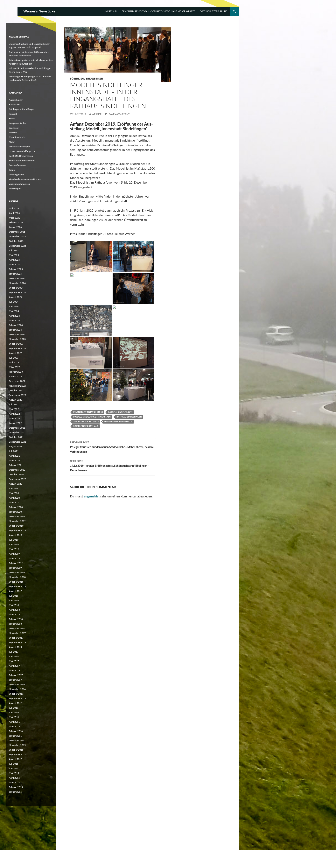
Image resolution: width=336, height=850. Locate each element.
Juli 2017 (13, 652)
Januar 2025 (15, 274)
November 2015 (17, 745)
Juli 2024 (13, 302)
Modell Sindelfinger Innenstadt (92, 417)
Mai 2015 (14, 773)
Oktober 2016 (16, 694)
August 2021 (15, 446)
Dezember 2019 (17, 516)
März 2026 (14, 218)
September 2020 (17, 479)
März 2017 (14, 670)
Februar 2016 (16, 731)
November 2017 (17, 633)
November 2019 (17, 521)
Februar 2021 (16, 465)
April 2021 (14, 456)
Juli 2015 (13, 764)
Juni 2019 (14, 544)
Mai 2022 (14, 409)
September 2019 (17, 530)
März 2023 (14, 367)
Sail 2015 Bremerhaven (21, 156)
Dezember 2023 (17, 334)
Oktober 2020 (16, 474)
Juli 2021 (13, 451)
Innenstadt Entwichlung (88, 412)
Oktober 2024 (16, 288)
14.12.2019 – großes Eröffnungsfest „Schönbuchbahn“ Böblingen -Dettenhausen (109, 466)
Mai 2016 (14, 717)
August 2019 (15, 535)
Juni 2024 (14, 306)
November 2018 (17, 577)
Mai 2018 (14, 605)
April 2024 (14, 316)
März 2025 (14, 264)
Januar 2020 (15, 512)
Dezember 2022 (17, 381)
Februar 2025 (16, 269)
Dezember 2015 (17, 740)
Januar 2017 (15, 680)
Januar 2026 (15, 227)
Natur (12, 142)
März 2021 (14, 460)
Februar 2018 (16, 619)
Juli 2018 (13, 596)
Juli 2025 (13, 250)
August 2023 (15, 353)
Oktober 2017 (16, 638)
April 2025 (14, 260)
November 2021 (17, 432)
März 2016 (14, 726)
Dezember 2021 (17, 428)
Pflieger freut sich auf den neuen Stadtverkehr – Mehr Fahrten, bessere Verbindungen (112, 447)
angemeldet (92, 496)
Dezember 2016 (17, 684)
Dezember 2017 (17, 628)
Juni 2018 (14, 600)
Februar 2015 (16, 787)
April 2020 (14, 498)
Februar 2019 (16, 563)
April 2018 (14, 610)
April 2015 (14, 778)
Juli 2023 (13, 358)
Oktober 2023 (16, 344)
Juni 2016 (14, 712)
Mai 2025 (14, 255)
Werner (97, 114)
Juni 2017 (14, 656)
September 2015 (17, 754)
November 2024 (17, 283)
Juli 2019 (13, 540)
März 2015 (14, 782)
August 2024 (15, 297)
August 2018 (15, 591)
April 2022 (14, 414)
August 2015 (15, 759)
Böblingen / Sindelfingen (86, 79)
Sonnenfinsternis (17, 165)
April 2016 (14, 722)
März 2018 (14, 614)
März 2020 (14, 502)
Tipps (12, 170)
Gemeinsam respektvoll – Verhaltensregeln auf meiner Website (158, 11)
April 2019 (14, 554)
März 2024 (14, 320)
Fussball (13, 114)
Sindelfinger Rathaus (85, 426)
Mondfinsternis (16, 137)
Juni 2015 (14, 768)
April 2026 (14, 213)
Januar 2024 (15, 330)
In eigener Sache (17, 123)
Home (12, 118)
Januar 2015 (15, 792)
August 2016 (15, 703)
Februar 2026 (16, 222)
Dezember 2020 (17, 470)
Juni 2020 (14, 488)
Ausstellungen (16, 100)
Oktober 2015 (16, 750)
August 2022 (15, 400)
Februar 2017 (16, 675)
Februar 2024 (16, 325)
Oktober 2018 (16, 582)
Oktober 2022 (16, 390)
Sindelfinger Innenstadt (118, 421)
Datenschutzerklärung (213, 11)
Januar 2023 (15, 376)
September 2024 (17, 292)
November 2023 (17, 339)
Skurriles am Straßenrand (22, 160)
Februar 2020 (16, 507)
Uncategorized (16, 174)
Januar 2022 (15, 423)
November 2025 (17, 236)
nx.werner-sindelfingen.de (22, 151)
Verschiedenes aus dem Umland (25, 179)
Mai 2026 (14, 208)
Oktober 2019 (16, 526)
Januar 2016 (15, 736)
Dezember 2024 (17, 278)
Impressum (111, 11)
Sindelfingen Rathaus (86, 421)
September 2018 (17, 586)
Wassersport (15, 188)
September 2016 (17, 698)
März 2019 (14, 558)
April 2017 (14, 666)
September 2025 (17, 246)
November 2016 (17, 689)
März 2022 (14, 418)
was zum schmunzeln (20, 184)
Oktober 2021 (16, 437)
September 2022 (17, 395)
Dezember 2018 (17, 572)
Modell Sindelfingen (120, 412)
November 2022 (17, 386)
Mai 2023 (14, 362)
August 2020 (15, 484)
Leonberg (13, 128)
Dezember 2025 (17, 232)
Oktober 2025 (16, 241)
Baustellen (14, 104)
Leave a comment (119, 114)
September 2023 (17, 348)
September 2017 (17, 642)
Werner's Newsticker (40, 11)
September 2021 (17, 442)
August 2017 (15, 647)
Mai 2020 (14, 493)
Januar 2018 (15, 624)
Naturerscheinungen (19, 146)
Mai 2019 (14, 549)
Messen (13, 132)
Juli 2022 (13, 404)
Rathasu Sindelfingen (129, 417)
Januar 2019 (15, 568)
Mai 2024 (14, 311)
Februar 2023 (16, 372)
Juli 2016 (13, 708)
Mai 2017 (14, 661)
